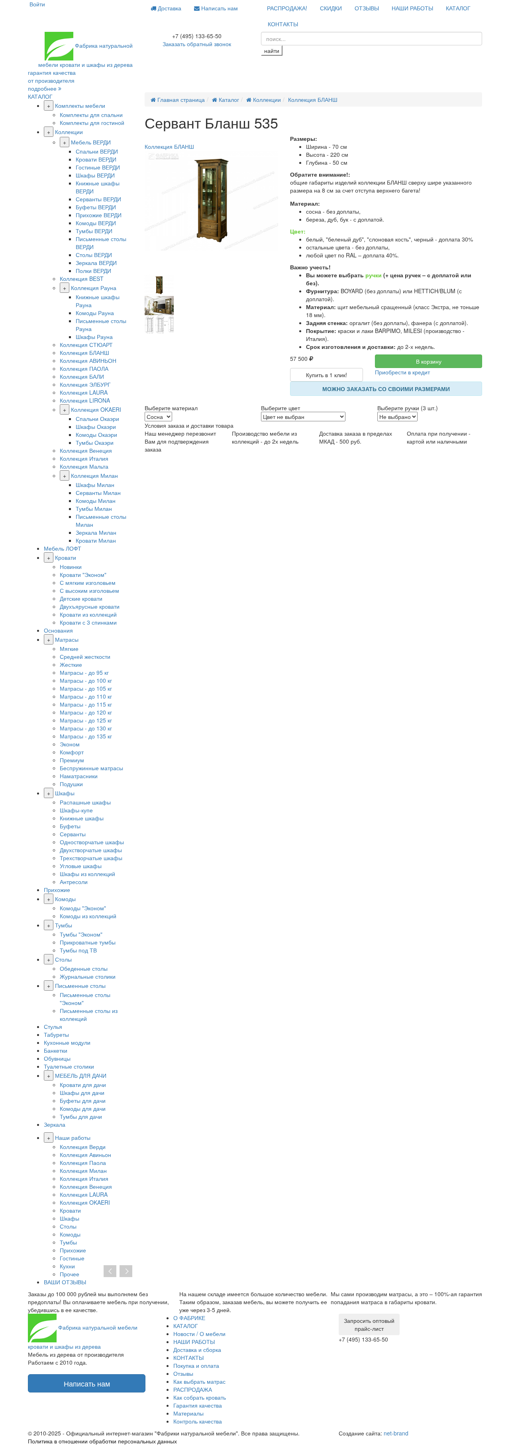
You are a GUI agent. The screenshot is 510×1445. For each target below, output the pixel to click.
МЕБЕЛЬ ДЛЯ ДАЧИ (80, 1075)
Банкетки (55, 1050)
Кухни (67, 1266)
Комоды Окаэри (96, 434)
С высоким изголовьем (89, 590)
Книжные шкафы (82, 818)
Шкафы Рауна (94, 337)
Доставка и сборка (197, 1349)
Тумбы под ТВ (78, 950)
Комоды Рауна (95, 313)
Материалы (188, 1413)
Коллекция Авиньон (85, 1155)
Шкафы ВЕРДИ (95, 175)
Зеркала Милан (96, 532)
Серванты (73, 834)
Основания (58, 630)
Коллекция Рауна (93, 288)
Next (126, 1271)
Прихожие (57, 890)
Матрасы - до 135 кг (86, 736)
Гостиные (72, 1258)
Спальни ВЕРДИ (97, 151)
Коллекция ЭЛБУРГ (85, 384)
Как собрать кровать (199, 1397)
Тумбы (63, 925)
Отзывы (183, 1373)
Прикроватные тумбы (88, 942)
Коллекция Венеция (86, 450)
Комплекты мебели (80, 105)
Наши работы (72, 1137)
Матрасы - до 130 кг (86, 728)
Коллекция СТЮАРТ (86, 345)
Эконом (70, 744)
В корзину (428, 361)
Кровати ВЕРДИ (96, 159)
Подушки (71, 784)
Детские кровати (81, 598)
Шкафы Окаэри (96, 426)
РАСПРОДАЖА (192, 1389)
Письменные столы (80, 985)
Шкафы (65, 793)
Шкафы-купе (76, 810)
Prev (110, 1271)
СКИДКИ (331, 8)
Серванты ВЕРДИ (98, 199)
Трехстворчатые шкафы (91, 858)
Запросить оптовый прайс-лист (369, 1324)
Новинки (71, 567)
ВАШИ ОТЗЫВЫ (65, 1282)
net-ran (396, 1433)
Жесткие (71, 664)
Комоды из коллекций (88, 916)
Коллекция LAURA (84, 392)
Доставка (168, 8)
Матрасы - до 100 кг (86, 680)
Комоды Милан (96, 500)
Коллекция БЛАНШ (84, 352)
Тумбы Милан (94, 508)
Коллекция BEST (82, 278)
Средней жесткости (85, 656)
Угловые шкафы (81, 866)
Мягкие (69, 648)
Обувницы (57, 1058)
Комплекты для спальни (91, 115)
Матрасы (66, 639)
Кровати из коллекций (88, 614)
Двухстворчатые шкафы (91, 850)
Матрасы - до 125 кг (86, 720)
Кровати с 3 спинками (88, 622)
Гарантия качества (197, 1405)
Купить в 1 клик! (326, 375)
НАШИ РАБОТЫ (412, 8)
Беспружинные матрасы (91, 768)
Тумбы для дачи (81, 1116)
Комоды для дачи (83, 1108)
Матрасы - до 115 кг (86, 704)
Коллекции (69, 132)
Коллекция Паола (83, 1163)
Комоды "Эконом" (83, 908)
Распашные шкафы (85, 802)
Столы (63, 959)
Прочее (69, 1274)
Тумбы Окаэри (95, 442)
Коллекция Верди (83, 1147)
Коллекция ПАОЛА (84, 368)
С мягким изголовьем (88, 582)
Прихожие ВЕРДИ (99, 215)
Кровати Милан (96, 540)
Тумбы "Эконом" (81, 934)
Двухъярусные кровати (90, 606)
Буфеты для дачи (83, 1100)
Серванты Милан (98, 493)
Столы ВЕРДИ (94, 255)
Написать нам (219, 8)
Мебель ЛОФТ (62, 548)
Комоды (65, 899)
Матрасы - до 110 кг (86, 696)
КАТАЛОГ (458, 8)
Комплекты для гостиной (92, 123)
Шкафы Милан (95, 485)
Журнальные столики (88, 976)
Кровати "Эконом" (83, 574)
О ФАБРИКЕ (189, 1318)
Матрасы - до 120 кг (86, 712)
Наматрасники (79, 776)
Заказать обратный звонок (197, 44)
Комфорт (72, 752)
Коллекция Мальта (84, 466)
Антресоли (74, 882)
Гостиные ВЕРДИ (98, 167)
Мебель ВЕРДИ (91, 142)
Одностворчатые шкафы (92, 842)
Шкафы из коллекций (87, 874)
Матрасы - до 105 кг (86, 688)
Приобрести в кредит (402, 372)
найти (271, 51)
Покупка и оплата (196, 1365)
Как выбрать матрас (199, 1381)
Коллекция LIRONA (85, 400)
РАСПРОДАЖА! (287, 8)
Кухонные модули (67, 1042)
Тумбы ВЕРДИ (94, 231)
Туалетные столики (69, 1066)
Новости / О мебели (199, 1334)
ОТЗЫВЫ (367, 8)
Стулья (53, 1026)
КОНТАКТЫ (283, 24)
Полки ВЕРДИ (93, 271)
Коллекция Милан (94, 475)
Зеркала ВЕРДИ (96, 263)
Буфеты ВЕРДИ (96, 207)
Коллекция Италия (84, 458)
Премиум (72, 760)
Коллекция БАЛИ (82, 376)
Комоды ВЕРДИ (96, 223)
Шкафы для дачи (82, 1092)
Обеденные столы (84, 968)
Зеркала (54, 1124)
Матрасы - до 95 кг (84, 672)
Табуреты (56, 1034)
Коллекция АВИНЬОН (88, 360)
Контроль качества (197, 1421)
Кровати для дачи (83, 1085)
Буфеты (70, 826)
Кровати (65, 557)
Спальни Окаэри (97, 419)
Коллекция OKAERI (96, 409)
